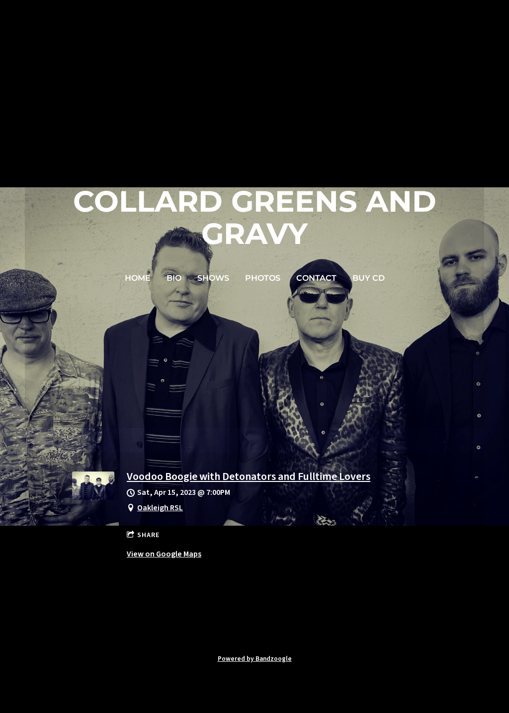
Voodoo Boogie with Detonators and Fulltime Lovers (248, 476)
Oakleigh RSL (160, 507)
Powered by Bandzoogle (255, 658)
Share (148, 535)
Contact (316, 278)
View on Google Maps (164, 554)
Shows (213, 278)
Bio (174, 278)
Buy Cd (368, 278)
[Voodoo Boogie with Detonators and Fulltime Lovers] (93, 497)
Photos (262, 278)
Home (138, 278)
